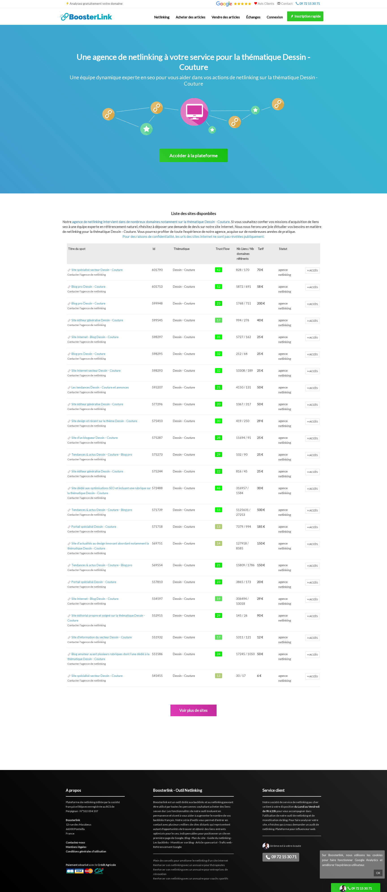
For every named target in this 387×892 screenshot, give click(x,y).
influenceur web (305, 829)
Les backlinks (161, 842)
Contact (286, 3)
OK (378, 873)
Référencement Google (167, 847)
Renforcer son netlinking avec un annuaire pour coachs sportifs (190, 878)
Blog (187, 838)
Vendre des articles (226, 17)
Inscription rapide (307, 16)
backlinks (199, 802)
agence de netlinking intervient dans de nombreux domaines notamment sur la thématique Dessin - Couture (151, 222)
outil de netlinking (297, 815)
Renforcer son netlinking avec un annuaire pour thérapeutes (189, 865)
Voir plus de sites (193, 710)
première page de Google (168, 838)
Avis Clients (265, 3)
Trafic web (225, 842)
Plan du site (198, 838)
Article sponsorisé (206, 842)
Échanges (253, 17)
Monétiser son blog (182, 842)
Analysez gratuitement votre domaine (96, 3)
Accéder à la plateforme (194, 155)
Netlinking (162, 17)
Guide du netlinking (218, 838)
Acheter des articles (190, 17)
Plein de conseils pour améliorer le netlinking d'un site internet (190, 860)
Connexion (275, 17)
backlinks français (163, 820)
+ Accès (312, 270)
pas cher (313, 802)
